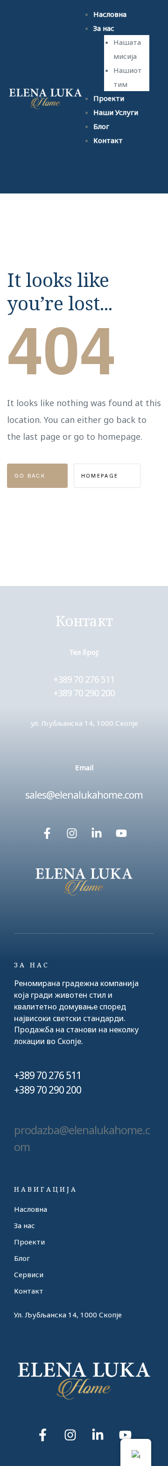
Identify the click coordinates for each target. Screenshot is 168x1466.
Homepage (101, 475)
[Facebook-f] (47, 833)
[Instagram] (72, 833)
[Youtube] (121, 833)
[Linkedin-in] (96, 833)
